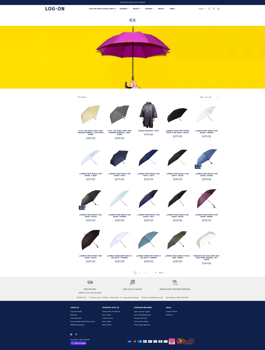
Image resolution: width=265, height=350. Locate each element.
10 (156, 272)
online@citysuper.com (156, 297)
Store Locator (106, 321)
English (201, 9)
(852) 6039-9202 (182, 297)
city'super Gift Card (140, 318)
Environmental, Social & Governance (82, 321)
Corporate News (75, 318)
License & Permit (171, 311)
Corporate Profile (76, 311)
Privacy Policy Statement (142, 325)
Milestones (73, 315)
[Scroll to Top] (261, 339)
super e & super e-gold (142, 311)
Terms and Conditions (141, 321)
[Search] (209, 8)
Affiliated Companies (77, 325)
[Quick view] (99, 125)
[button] (218, 8)
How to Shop (106, 315)
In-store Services (107, 318)
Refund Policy (106, 325)
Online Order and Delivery (111, 311)
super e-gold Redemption (142, 315)
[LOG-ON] (55, 8)
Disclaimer (169, 315)
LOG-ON (87, 339)
